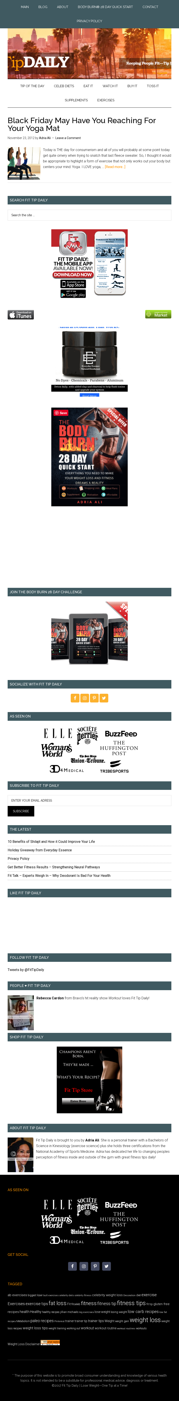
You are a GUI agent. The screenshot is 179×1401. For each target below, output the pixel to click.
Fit (69, 1304)
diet (138, 1295)
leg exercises (86, 1312)
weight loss (145, 1320)
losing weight (119, 1312)
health (24, 1311)
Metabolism (23, 1321)
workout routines (126, 1328)
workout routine (105, 1328)
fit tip (149, 1304)
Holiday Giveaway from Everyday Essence (40, 850)
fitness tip (106, 1303)
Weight (109, 1321)
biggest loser (35, 1295)
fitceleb (75, 1304)
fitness (89, 1303)
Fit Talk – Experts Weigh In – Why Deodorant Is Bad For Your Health (59, 876)
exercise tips (37, 1303)
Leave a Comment (68, 138)
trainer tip (81, 1321)
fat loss (58, 1303)
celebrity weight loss (107, 1295)
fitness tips (131, 1303)
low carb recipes (143, 1311)
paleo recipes (42, 1320)
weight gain (122, 1321)
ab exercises (17, 1295)
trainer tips (96, 1321)
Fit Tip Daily (89, 50)
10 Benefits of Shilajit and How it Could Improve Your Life (51, 842)
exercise (149, 1294)
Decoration (129, 1295)
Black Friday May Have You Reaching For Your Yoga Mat (82, 124)
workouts (141, 1328)
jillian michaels (69, 1312)
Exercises (16, 1303)
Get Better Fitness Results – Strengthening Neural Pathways (54, 867)
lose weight (102, 1312)
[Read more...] (115, 167)
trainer (69, 1321)
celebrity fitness (83, 1295)
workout (87, 1328)
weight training (57, 1328)
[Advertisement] (89, 550)
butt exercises (51, 1295)
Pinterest (59, 1321)
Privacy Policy (18, 859)
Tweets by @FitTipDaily (26, 970)
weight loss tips (35, 1328)
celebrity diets (66, 1295)
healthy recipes (51, 1312)
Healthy (35, 1312)
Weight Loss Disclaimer (24, 1344)
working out (73, 1328)
